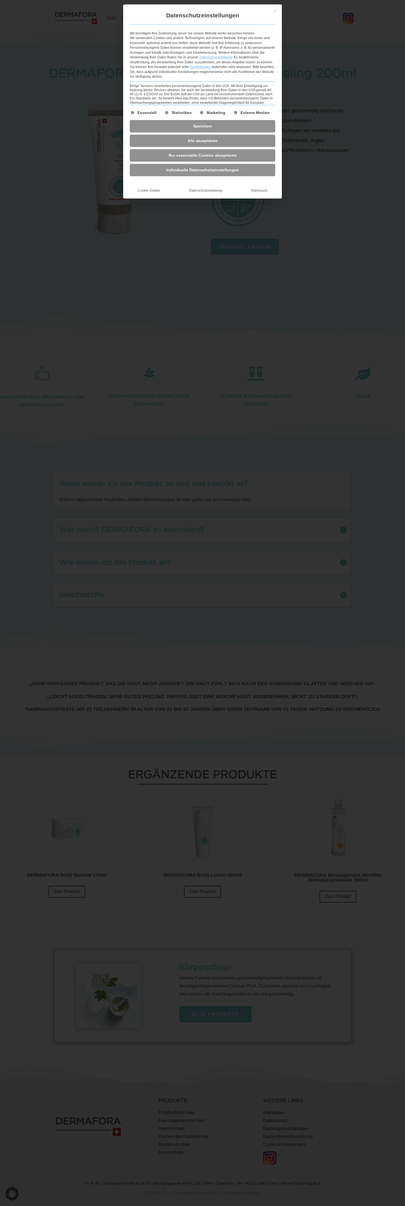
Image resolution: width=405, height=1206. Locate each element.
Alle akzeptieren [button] (203, 140)
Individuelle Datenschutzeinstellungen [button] (202, 170)
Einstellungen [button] (200, 67)
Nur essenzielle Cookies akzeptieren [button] (203, 155)
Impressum (259, 190)
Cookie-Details (149, 190)
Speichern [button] (202, 126)
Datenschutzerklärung (215, 57)
